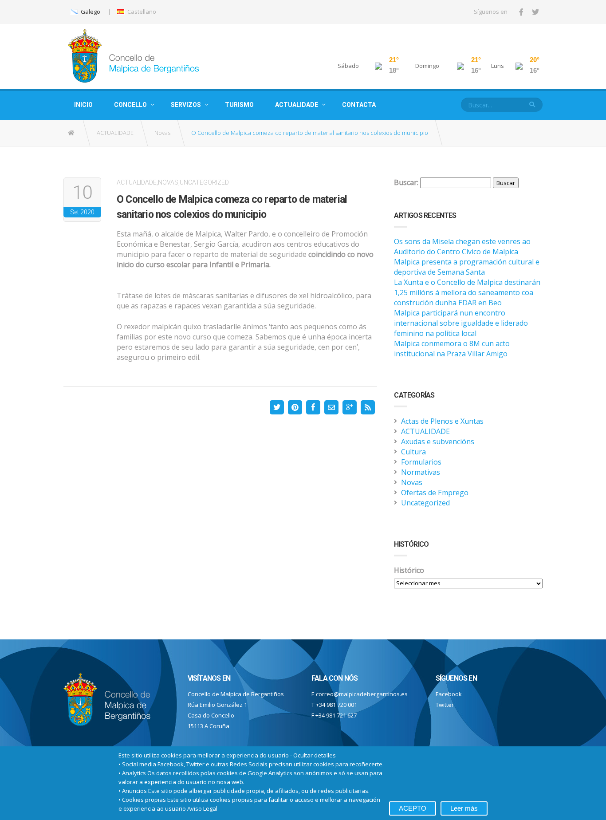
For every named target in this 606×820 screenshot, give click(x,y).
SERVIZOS (186, 104)
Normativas (420, 472)
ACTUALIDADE (296, 104)
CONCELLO (130, 104)
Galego (89, 12)
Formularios (421, 462)
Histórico (409, 570)
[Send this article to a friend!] (331, 407)
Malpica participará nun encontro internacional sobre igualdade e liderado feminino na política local (461, 323)
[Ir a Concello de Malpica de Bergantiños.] (72, 133)
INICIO (83, 104)
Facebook (449, 694)
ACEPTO (412, 808)
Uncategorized (204, 182)
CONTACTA (359, 104)
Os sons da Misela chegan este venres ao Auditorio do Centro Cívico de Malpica (462, 246)
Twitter (445, 705)
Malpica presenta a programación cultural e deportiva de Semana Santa (466, 267)
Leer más (464, 808)
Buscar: (406, 182)
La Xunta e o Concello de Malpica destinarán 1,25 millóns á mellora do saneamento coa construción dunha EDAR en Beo (467, 292)
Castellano (141, 12)
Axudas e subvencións (437, 441)
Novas (162, 133)
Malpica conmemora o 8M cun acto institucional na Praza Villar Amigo (452, 349)
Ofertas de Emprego (434, 492)
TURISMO (239, 104)
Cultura (413, 452)
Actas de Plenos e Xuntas (442, 421)
